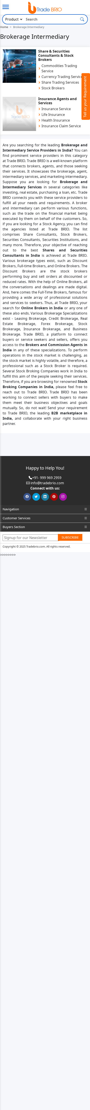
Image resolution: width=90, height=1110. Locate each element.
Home (4, 27)
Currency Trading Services (63, 76)
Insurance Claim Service (61, 126)
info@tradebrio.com (47, 483)
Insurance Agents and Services (57, 100)
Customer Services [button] (16, 518)
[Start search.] (82, 19)
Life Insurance (53, 114)
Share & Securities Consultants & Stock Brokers (56, 55)
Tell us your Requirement (85, 96)
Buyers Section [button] (14, 527)
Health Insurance (56, 120)
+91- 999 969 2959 (46, 477)
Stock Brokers (53, 88)
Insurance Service (56, 108)
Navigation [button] (11, 509)
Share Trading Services (60, 82)
